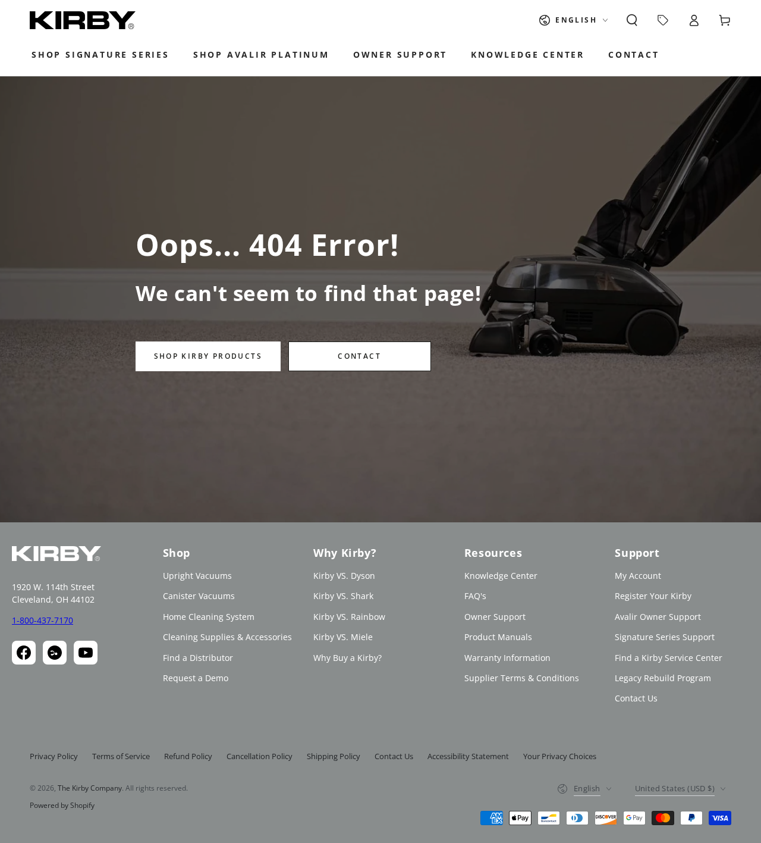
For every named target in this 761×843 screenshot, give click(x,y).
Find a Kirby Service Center (668, 657)
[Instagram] (55, 653)
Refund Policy (188, 756)
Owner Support (495, 616)
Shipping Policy (333, 756)
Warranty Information (507, 657)
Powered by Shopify (62, 805)
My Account (638, 575)
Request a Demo (195, 678)
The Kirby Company (90, 788)
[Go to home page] (83, 20)
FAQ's (475, 595)
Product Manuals (498, 637)
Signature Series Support (665, 637)
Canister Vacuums (199, 595)
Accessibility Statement (468, 756)
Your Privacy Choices (559, 756)
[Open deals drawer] (662, 20)
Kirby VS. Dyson (344, 575)
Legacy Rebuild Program (663, 678)
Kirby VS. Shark (343, 595)
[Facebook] (24, 653)
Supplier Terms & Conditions (521, 678)
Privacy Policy (54, 756)
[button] (632, 20)
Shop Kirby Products (208, 356)
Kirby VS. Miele (343, 637)
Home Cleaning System (208, 616)
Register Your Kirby (653, 595)
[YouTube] (86, 653)
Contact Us (636, 698)
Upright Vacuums (197, 575)
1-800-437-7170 (42, 620)
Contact (359, 356)
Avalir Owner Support (658, 616)
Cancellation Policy (260, 756)
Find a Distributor (198, 657)
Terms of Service (121, 756)
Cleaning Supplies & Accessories (227, 637)
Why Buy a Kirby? (347, 657)
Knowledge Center (500, 575)
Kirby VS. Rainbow (349, 616)
